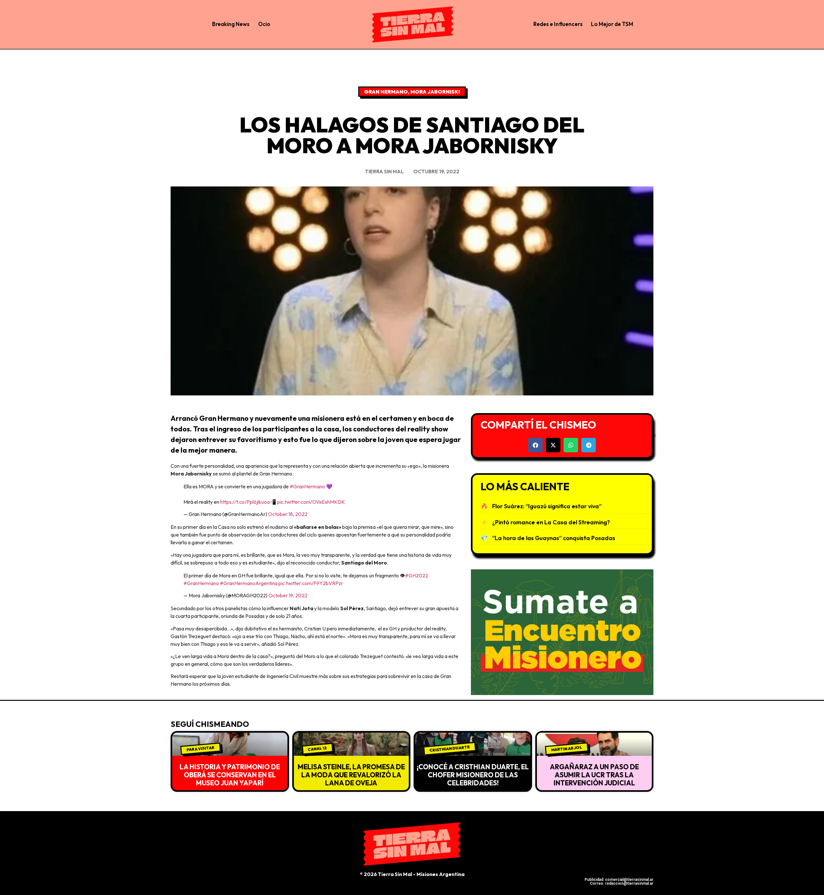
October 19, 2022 (287, 595)
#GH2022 (416, 575)
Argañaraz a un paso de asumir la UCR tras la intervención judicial (594, 775)
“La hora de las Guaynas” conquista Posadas (553, 538)
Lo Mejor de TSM (612, 24)
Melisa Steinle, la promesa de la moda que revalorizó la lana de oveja (351, 775)
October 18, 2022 (287, 514)
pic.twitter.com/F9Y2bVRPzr (310, 583)
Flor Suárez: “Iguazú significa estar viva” (547, 506)
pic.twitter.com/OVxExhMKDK (311, 502)
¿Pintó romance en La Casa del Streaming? (551, 522)
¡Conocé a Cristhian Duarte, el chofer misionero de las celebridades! (473, 775)
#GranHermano (307, 486)
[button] (535, 445)
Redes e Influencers (558, 24)
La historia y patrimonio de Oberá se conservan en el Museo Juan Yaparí (230, 775)
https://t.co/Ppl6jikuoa (245, 502)
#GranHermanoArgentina (248, 583)
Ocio (264, 24)
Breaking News (230, 24)
